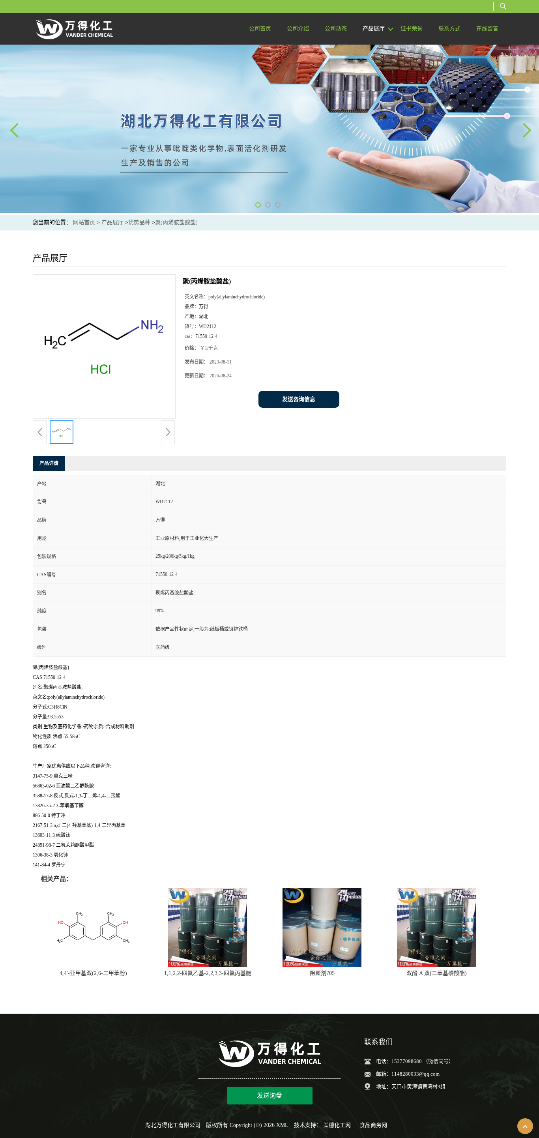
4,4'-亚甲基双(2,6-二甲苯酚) (93, 973)
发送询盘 (269, 1095)
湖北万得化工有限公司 (172, 1125)
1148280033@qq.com (415, 1074)
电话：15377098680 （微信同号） (415, 1061)
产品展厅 (112, 222)
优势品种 (139, 222)
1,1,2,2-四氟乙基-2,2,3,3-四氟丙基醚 (207, 973)
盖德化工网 (337, 1125)
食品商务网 (373, 1125)
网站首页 (84, 222)
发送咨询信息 (298, 399)
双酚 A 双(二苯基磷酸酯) (436, 973)
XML (282, 1125)
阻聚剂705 (322, 973)
